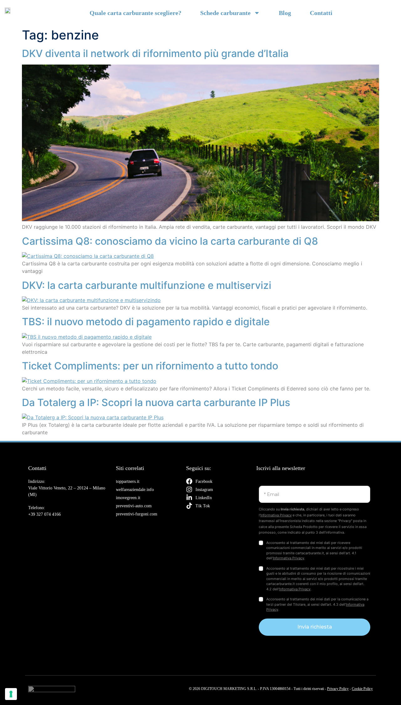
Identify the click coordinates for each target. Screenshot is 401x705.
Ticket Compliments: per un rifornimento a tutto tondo (150, 366)
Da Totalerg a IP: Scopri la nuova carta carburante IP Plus (156, 402)
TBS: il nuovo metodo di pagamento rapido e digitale (146, 322)
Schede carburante (225, 12)
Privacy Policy (338, 689)
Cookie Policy (362, 689)
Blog (285, 12)
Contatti (321, 12)
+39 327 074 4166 (44, 514)
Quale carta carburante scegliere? (135, 12)
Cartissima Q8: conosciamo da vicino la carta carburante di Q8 (170, 241)
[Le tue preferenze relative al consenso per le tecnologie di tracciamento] (11, 694)
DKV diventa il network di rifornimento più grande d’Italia (155, 53)
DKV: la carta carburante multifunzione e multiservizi (146, 285)
